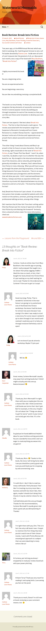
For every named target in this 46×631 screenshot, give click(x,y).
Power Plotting (20, 40)
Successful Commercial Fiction (12, 43)
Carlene (28, 43)
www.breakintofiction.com (12, 217)
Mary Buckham (10, 40)
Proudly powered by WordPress (23, 627)
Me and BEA (37, 238)
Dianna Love (22, 53)
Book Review (20, 38)
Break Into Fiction (33, 38)
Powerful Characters (32, 40)
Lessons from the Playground (15, 238)
